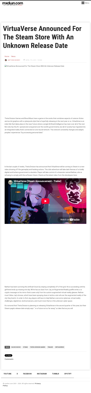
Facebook (27, 374)
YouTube (7, 374)
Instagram (42, 374)
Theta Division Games (37, 347)
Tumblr (55, 374)
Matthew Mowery (14, 60)
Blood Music (16, 347)
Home (7, 56)
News (13, 56)
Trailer (50, 347)
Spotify (67, 374)
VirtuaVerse (59, 347)
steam (25, 347)
